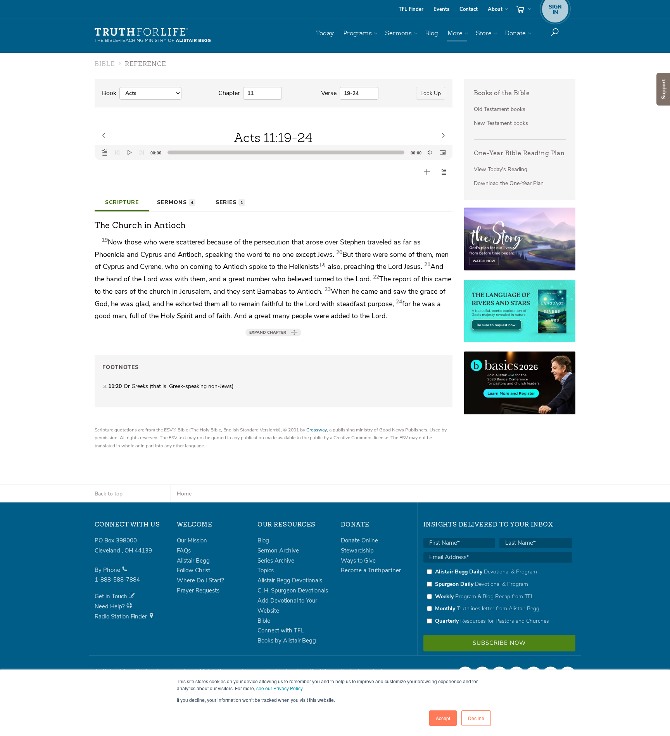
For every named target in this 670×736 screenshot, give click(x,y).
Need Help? (110, 606)
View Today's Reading (500, 169)
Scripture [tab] (122, 202)
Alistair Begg (193, 561)
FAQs (184, 550)
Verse (329, 93)
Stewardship (357, 550)
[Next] (142, 152)
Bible (263, 621)
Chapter (229, 93)
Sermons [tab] (175, 202)
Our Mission (192, 540)
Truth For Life (153, 35)
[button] (443, 171)
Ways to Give (358, 561)
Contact (468, 9)
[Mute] (430, 152)
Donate (515, 33)
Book (109, 93)
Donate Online (359, 540)
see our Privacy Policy (279, 688)
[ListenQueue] (105, 152)
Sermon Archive (278, 550)
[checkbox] (497, 596)
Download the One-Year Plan (509, 183)
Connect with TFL (280, 630)
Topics (265, 570)
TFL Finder (411, 9)
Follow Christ (193, 570)
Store (484, 33)
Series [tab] (229, 202)
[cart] (523, 9)
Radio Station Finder (122, 616)
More (455, 33)
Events (441, 9)
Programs (357, 33)
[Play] (129, 152)
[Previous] (117, 152)
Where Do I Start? (200, 580)
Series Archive (275, 561)
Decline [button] (476, 718)
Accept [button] (443, 718)
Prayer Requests (198, 590)
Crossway (316, 430)
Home (184, 493)
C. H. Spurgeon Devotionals (292, 590)
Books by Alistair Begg (286, 640)
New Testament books (501, 123)
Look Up (430, 93)
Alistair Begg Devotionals (289, 580)
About (495, 9)
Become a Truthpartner (371, 570)
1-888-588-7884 (117, 580)
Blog (431, 33)
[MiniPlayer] (442, 152)
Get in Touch (112, 596)
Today (325, 33)
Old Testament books (499, 109)
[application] (273, 152)
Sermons (398, 33)
